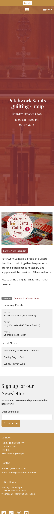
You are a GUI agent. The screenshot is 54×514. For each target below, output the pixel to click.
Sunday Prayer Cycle (14, 357)
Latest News (9, 343)
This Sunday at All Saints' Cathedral (21, 350)
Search (27, 3)
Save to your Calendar (14, 250)
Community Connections (26, 298)
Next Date (25, 125)
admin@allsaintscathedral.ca (23, 472)
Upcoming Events (12, 305)
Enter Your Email (10, 411)
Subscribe (11, 423)
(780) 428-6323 (18, 468)
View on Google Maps (13, 453)
